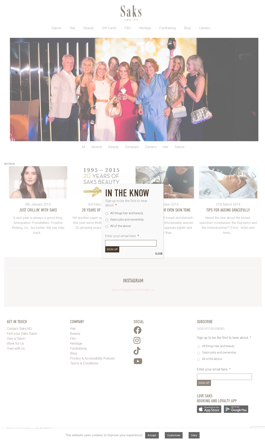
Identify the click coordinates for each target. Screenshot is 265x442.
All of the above (120, 226)
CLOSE (159, 253)
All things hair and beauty (126, 213)
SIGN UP (112, 249)
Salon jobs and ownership (127, 219)
